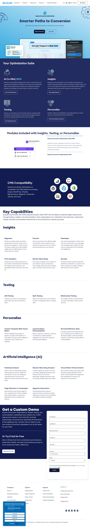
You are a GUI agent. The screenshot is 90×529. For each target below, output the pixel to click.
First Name (52, 417)
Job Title (51, 444)
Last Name (52, 424)
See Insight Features (54, 92)
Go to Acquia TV (77, 510)
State (50, 458)
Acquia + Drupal (29, 497)
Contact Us (64, 501)
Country (51, 451)
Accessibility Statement (12, 494)
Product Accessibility (48, 494)
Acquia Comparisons (30, 494)
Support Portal (46, 490)
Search (64, 3)
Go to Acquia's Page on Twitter (69, 510)
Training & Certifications (48, 500)
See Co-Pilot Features (10, 92)
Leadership (9, 497)
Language (70, 3)
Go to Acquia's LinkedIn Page (75, 510)
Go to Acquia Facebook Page (66, 510)
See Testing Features (10, 121)
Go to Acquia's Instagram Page (72, 510)
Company (52, 437)
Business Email (53, 430)
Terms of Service (53, 467)
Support (74, 2)
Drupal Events (28, 500)
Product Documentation (48, 497)
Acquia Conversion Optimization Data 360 (61, 138)
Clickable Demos (29, 490)
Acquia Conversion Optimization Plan (59, 154)
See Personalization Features (56, 119)
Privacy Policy (18, 508)
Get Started (82, 2)
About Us (9, 490)
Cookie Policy (11, 508)
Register (66, 3)
